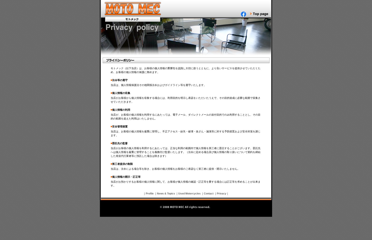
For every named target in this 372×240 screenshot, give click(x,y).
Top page (259, 14)
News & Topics (166, 193)
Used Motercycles (189, 193)
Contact (209, 193)
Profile (150, 193)
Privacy (221, 193)
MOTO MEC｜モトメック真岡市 (133, 9)
